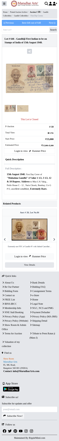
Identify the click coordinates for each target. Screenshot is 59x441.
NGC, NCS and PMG (43, 308)
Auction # (35, 12)
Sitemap (36, 325)
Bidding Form (11, 291)
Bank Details (38, 282)
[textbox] (29, 181)
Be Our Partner (12, 287)
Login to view (21, 151)
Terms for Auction (13, 333)
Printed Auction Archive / (19, 12)
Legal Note (37, 304)
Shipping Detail (39, 320)
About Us (9, 282)
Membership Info (13, 308)
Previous (9, 22)
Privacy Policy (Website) (16, 320)
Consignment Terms (41, 291)
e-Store (35, 295)
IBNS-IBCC (11, 304)
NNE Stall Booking (14, 312)
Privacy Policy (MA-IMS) (44, 316)
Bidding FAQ (38, 287)
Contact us (10, 295)
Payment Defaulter (41, 312)
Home (35, 299)
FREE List (10, 299)
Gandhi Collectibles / (21, 16)
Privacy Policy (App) (15, 316)
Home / (6, 12)
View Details (29, 265)
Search (53, 29)
